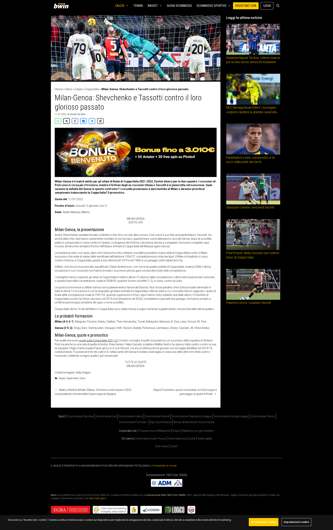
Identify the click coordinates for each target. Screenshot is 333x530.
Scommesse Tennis (262, 416)
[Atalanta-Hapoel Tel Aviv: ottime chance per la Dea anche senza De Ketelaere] (253, 53)
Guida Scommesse (179, 6)
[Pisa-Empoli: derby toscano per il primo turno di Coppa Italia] (253, 249)
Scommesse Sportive (211, 6)
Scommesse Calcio (131, 416)
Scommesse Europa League (231, 416)
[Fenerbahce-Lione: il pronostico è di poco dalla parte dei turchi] (253, 153)
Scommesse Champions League (192, 416)
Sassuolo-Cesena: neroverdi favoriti (250, 207)
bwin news (161, 446)
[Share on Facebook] (75, 121)
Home (58, 89)
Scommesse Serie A (157, 416)
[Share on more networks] (100, 121)
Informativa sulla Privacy (151, 438)
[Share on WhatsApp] (58, 121)
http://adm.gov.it (97, 498)
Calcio (119, 6)
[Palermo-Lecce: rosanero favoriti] (253, 298)
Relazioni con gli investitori (198, 430)
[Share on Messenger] (83, 121)
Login (267, 6)
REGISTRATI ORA (245, 6)
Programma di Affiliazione (154, 430)
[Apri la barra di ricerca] (277, 6)
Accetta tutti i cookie (263, 522)
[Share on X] (66, 121)
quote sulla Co (87, 340)
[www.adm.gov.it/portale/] (166, 485)
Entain (176, 430)
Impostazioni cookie (296, 522)
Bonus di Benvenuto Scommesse (193, 422)
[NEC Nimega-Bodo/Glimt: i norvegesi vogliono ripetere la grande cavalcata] (253, 103)
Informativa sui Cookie (181, 438)
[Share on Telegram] (92, 121)
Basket (153, 6)
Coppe (78, 89)
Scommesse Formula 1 (133, 422)
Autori (174, 446)
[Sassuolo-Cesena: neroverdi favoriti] (253, 203)
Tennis (138, 6)
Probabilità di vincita (164, 465)
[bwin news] (62, 6)
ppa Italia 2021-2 (106, 340)
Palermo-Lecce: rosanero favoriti (248, 303)
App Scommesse (160, 422)
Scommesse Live (106, 416)
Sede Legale (205, 438)
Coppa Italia (92, 89)
